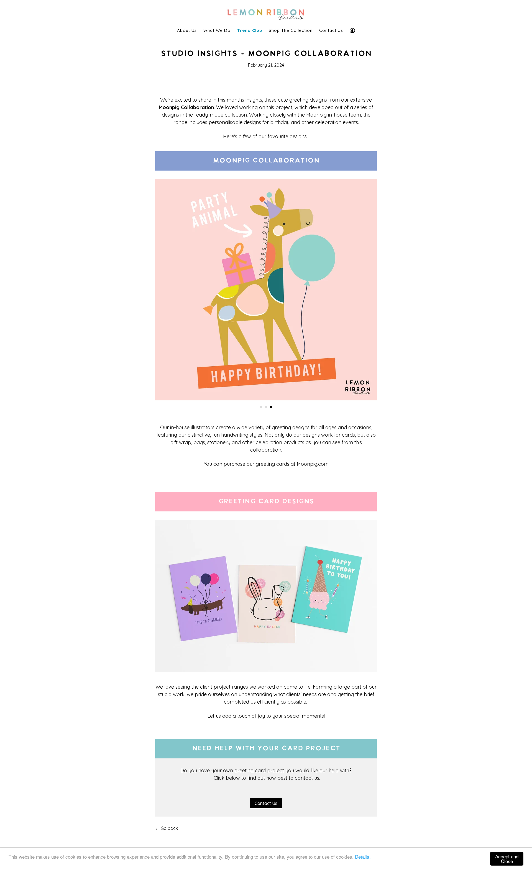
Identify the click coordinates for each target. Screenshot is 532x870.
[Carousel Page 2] (266, 407)
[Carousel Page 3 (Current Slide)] (271, 407)
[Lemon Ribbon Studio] (266, 13)
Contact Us (331, 30)
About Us (187, 30)
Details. (363, 856)
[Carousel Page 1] (261, 407)
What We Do (217, 30)
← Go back (166, 828)
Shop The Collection (291, 30)
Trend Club (249, 30)
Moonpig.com (313, 464)
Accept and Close (506, 858)
